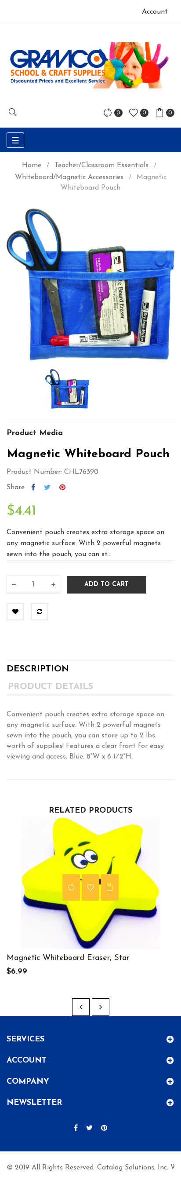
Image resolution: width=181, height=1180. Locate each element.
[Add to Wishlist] (15, 611)
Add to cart (106, 584)
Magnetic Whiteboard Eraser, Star (68, 958)
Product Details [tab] (50, 686)
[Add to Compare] (39, 611)
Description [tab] (38, 669)
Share (33, 487)
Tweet (47, 487)
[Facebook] (76, 1128)
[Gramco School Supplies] (90, 65)
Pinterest (62, 487)
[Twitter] (89, 1128)
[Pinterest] (104, 1128)
